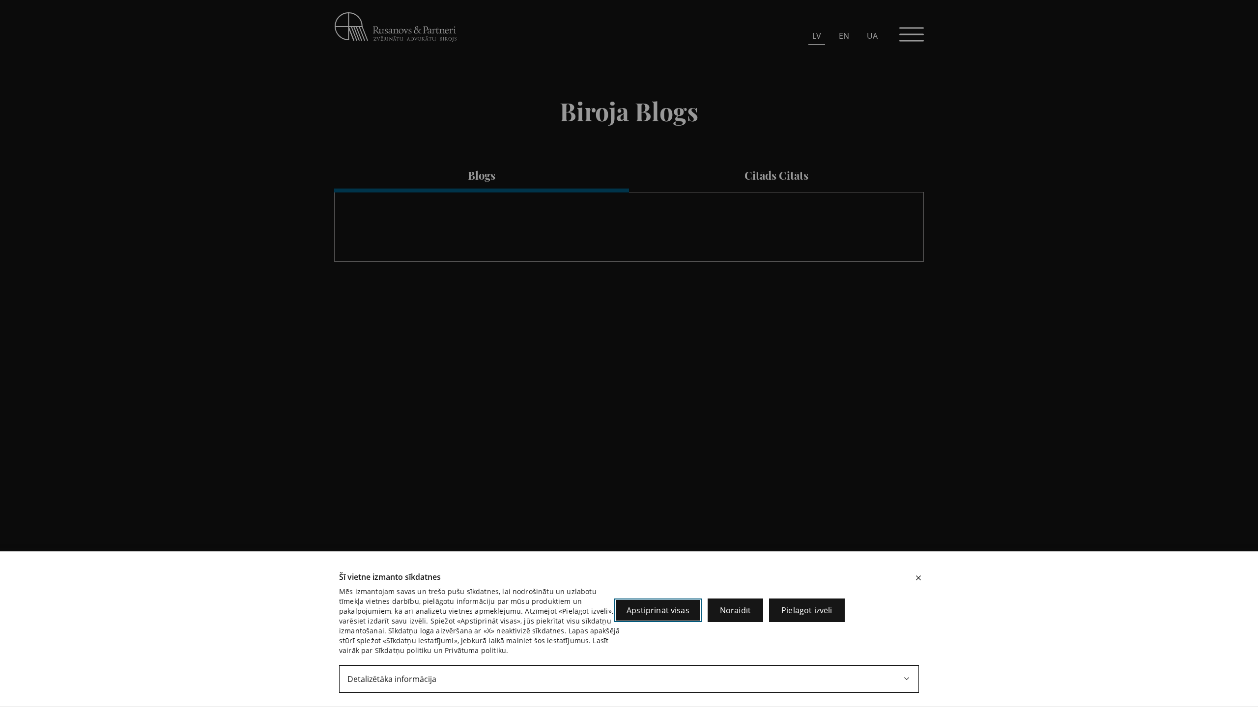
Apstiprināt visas (658, 610)
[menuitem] (816, 35)
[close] (918, 578)
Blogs (481, 175)
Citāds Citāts (776, 175)
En (844, 35)
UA (872, 35)
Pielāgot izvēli (806, 610)
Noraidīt (735, 610)
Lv (816, 35)
